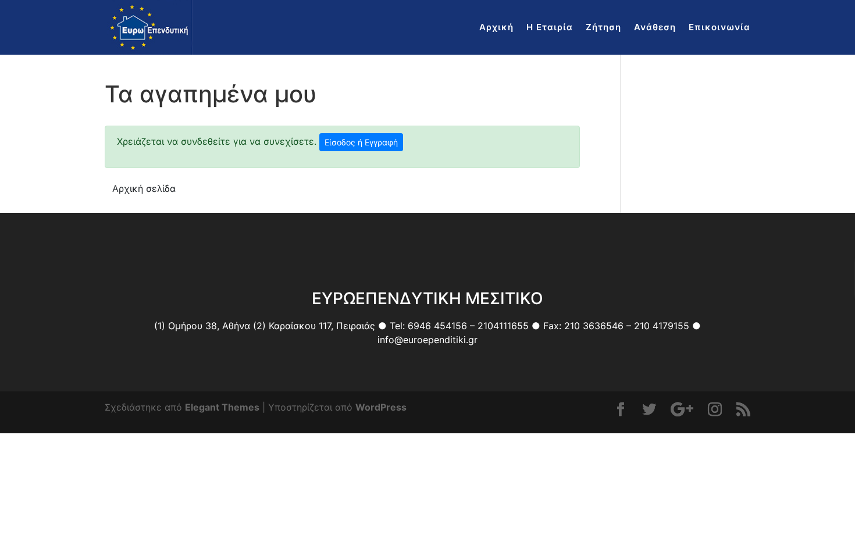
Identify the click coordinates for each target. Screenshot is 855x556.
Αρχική (496, 28)
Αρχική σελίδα (144, 188)
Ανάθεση (655, 28)
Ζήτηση (603, 28)
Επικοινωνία (719, 28)
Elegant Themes (222, 407)
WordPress (381, 407)
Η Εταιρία (549, 28)
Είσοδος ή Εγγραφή (361, 142)
